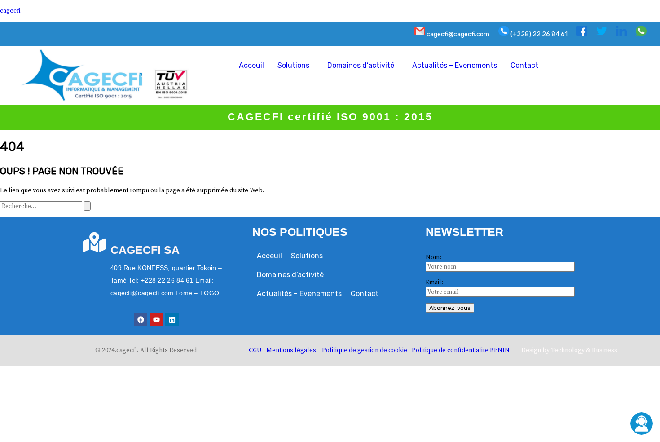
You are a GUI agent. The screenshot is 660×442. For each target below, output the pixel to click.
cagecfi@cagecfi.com (457, 34)
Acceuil (251, 65)
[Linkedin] (172, 319)
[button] (296, 65)
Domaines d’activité (360, 65)
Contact (524, 65)
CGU (255, 350)
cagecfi (10, 11)
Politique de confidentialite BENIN (461, 350)
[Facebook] (140, 319)
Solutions (293, 65)
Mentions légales (291, 350)
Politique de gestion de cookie (364, 350)
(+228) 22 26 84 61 (538, 34)
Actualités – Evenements (454, 65)
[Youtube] (156, 319)
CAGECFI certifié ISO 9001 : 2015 (330, 117)
